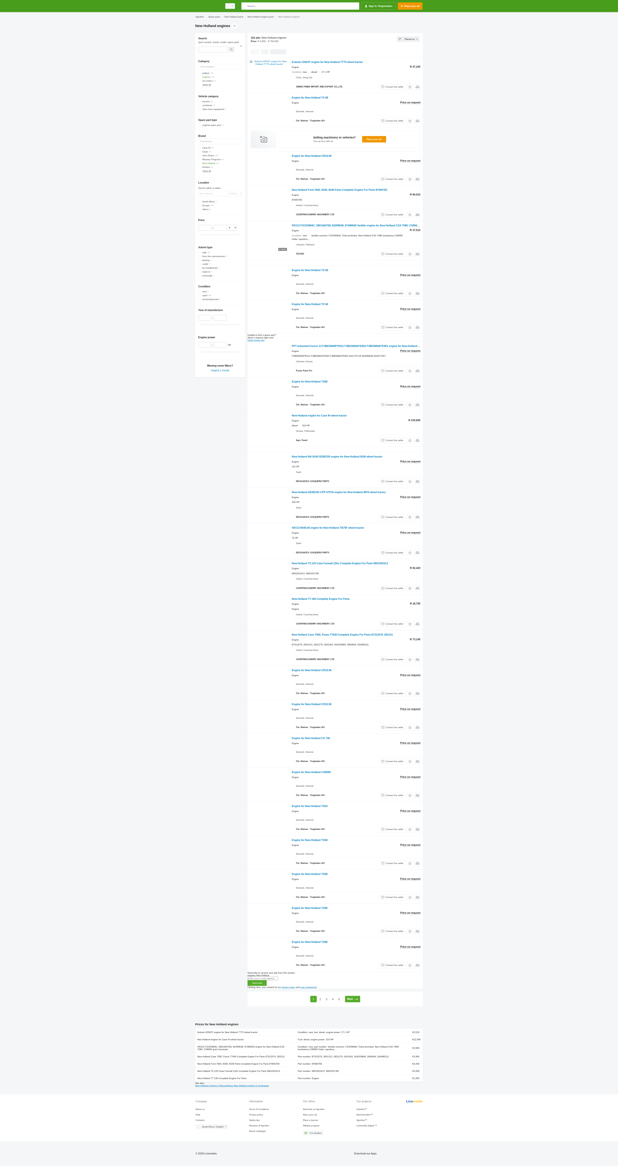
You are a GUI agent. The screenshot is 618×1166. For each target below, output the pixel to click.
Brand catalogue (257, 1131)
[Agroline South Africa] (208, 6)
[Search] (245, 6)
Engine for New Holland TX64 (310, 806)
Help (198, 1114)
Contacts (200, 1120)
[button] (410, 87)
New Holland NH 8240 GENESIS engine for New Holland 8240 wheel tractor (337, 456)
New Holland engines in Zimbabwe (251, 1085)
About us (200, 1109)
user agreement (308, 987)
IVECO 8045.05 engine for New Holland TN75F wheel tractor (328, 527)
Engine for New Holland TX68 (310, 381)
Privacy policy (256, 1114)
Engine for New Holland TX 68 (310, 97)
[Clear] (241, 46)
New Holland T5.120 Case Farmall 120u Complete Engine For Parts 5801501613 (340, 563)
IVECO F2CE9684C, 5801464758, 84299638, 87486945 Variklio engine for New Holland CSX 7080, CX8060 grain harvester (365, 225)
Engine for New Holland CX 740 (311, 738)
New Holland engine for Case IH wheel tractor (319, 415)
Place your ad (374, 139)
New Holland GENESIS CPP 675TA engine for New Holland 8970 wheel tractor (339, 492)
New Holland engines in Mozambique (214, 1085)
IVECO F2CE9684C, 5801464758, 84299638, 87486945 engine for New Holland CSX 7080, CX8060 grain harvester (240, 1048)
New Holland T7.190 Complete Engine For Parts (321, 599)
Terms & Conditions (259, 1109)
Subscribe (257, 983)
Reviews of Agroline (259, 1125)
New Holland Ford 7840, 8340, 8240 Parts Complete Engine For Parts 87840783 (339, 190)
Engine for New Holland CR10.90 (312, 156)
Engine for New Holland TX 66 (310, 304)
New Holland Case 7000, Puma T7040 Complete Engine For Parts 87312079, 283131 (342, 634)
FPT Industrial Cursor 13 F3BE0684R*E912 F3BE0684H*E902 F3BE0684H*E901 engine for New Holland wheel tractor (363, 346)
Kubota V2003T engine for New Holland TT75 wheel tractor (327, 62)
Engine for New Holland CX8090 (311, 772)
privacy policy (288, 987)
